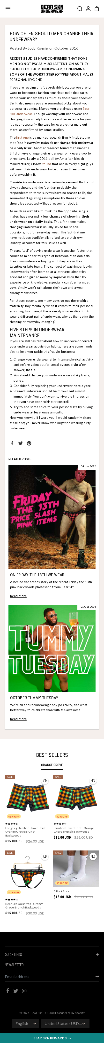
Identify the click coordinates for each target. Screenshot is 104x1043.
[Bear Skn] (52, 8)
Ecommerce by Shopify (70, 1012)
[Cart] (96, 8)
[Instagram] (24, 992)
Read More (18, 596)
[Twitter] (20, 443)
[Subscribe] (97, 977)
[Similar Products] (44, 780)
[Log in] (88, 8)
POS (46, 1012)
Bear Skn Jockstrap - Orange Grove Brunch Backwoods (24, 905)
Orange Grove (52, 765)
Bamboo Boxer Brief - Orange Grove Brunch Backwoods (74, 830)
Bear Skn (37, 1012)
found (47, 164)
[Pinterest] (29, 443)
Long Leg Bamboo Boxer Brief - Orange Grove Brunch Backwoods (26, 831)
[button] (52, 1038)
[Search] (79, 8)
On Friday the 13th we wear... (38, 574)
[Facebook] (12, 443)
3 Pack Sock (61, 891)
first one (22, 137)
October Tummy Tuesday (34, 697)
